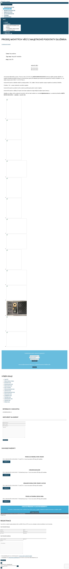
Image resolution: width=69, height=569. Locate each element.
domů (6, 22)
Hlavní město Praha (9, 381)
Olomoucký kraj (8, 393)
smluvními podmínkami (13, 557)
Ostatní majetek (9, 13)
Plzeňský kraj (7, 397)
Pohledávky (7, 17)
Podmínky (7, 23)
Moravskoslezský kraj (9, 392)
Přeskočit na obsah (5, 1)
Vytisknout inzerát (6, 44)
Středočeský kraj (8, 398)
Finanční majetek (9, 7)
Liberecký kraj (7, 390)
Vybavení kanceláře (34, 470)
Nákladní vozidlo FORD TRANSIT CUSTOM (34, 483)
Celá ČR (6, 379)
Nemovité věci (8, 12)
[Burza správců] (6, 3)
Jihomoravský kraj (8, 384)
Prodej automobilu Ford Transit (34, 456)
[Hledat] (18, 566)
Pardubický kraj (8, 395)
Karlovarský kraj (8, 385)
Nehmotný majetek (9, 10)
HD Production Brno (21, 513)
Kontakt (7, 31)
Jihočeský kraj (7, 382)
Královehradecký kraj (9, 389)
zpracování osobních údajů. (25, 556)
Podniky (6, 15)
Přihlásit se (8, 33)
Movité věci (7, 8)
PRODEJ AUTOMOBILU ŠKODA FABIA (34, 496)
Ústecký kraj (7, 400)
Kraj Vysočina (7, 387)
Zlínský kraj (7, 401)
